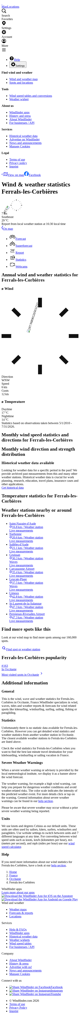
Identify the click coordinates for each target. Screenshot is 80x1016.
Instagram (57, 990)
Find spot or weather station (23, 649)
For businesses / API (21, 122)
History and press (20, 115)
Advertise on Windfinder (24, 139)
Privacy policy (18, 163)
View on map (16, 175)
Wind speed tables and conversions (30, 95)
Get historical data (13, 487)
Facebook (35, 175)
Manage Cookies (19, 146)
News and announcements (25, 143)
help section (45, 801)
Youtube (56, 994)
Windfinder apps (19, 112)
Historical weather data (23, 136)
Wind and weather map (23, 79)
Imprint (13, 166)
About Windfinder (20, 119)
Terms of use (17, 159)
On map (8, 228)
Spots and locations (21, 82)
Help (17, 59)
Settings (20, 65)
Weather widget (19, 99)
